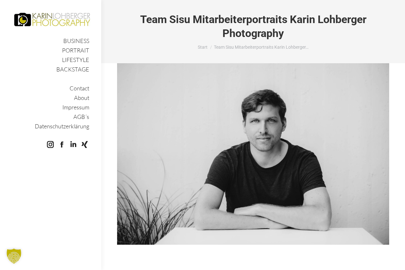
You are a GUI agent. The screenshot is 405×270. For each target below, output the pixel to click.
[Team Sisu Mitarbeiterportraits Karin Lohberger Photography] (253, 154)
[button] (14, 256)
